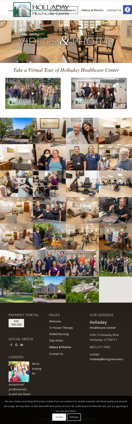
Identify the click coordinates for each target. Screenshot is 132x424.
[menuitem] (64, 10)
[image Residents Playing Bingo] (16, 263)
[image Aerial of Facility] (82, 289)
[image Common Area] (82, 236)
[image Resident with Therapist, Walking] (49, 183)
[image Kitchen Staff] (49, 210)
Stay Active (56, 340)
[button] (127, 9)
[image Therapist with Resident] (115, 157)
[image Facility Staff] (82, 157)
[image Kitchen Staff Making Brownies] (115, 210)
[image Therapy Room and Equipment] (115, 183)
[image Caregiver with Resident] (49, 157)
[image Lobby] (16, 210)
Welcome (55, 321)
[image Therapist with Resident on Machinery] (16, 183)
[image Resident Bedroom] (115, 131)
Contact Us (56, 354)
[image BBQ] (49, 236)
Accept (59, 417)
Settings (74, 417)
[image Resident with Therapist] (82, 131)
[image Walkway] (16, 289)
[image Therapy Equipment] (82, 183)
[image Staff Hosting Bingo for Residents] (115, 236)
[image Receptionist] (49, 131)
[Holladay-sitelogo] (40, 10)
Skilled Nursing (59, 334)
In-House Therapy (61, 328)
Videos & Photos (60, 347)
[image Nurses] (49, 263)
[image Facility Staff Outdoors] (115, 263)
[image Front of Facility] (16, 131)
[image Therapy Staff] (82, 263)
